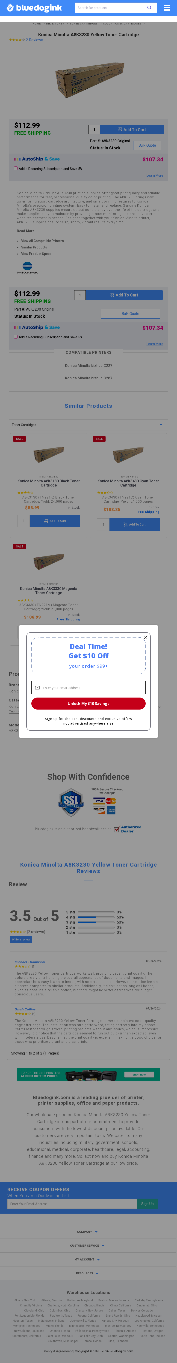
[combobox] (116, 8)
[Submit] (149, 7)
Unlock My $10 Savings (88, 703)
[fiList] (166, 9)
